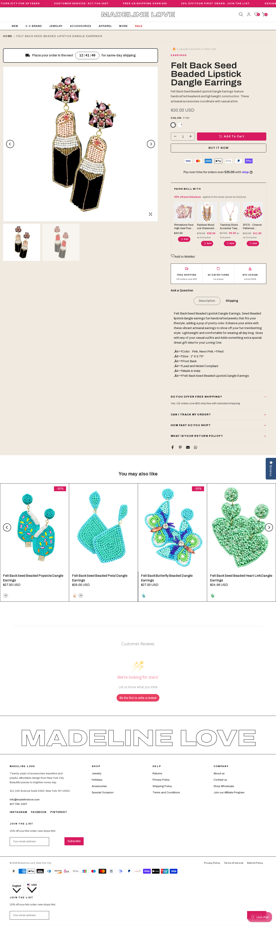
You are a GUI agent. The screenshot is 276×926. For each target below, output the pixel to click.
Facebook (39, 812)
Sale (138, 26)
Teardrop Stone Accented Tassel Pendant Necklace (229, 226)
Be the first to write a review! (138, 698)
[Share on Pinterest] (180, 447)
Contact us (220, 779)
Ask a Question (182, 290)
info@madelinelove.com (25, 799)
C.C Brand (33, 26)
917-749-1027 (18, 803)
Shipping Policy (162, 786)
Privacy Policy (161, 779)
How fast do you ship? (191, 425)
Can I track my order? (191, 414)
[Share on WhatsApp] (195, 447)
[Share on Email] (188, 447)
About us (219, 773)
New (15, 26)
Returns (157, 773)
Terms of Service (233, 863)
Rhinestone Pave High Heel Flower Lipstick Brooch (183, 226)
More (123, 26)
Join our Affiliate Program (229, 792)
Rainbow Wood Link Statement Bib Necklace (205, 226)
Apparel (105, 26)
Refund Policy (255, 863)
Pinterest (58, 812)
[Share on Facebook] (172, 447)
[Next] (151, 144)
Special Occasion (103, 792)
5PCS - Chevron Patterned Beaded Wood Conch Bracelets (252, 226)
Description (207, 300)
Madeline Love (138, 14)
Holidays (97, 779)
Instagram (18, 812)
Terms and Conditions (166, 792)
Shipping (232, 300)
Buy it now (219, 147)
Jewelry (56, 26)
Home (7, 36)
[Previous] (10, 144)
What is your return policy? (197, 436)
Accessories (80, 26)
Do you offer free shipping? (196, 396)
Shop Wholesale (224, 786)
